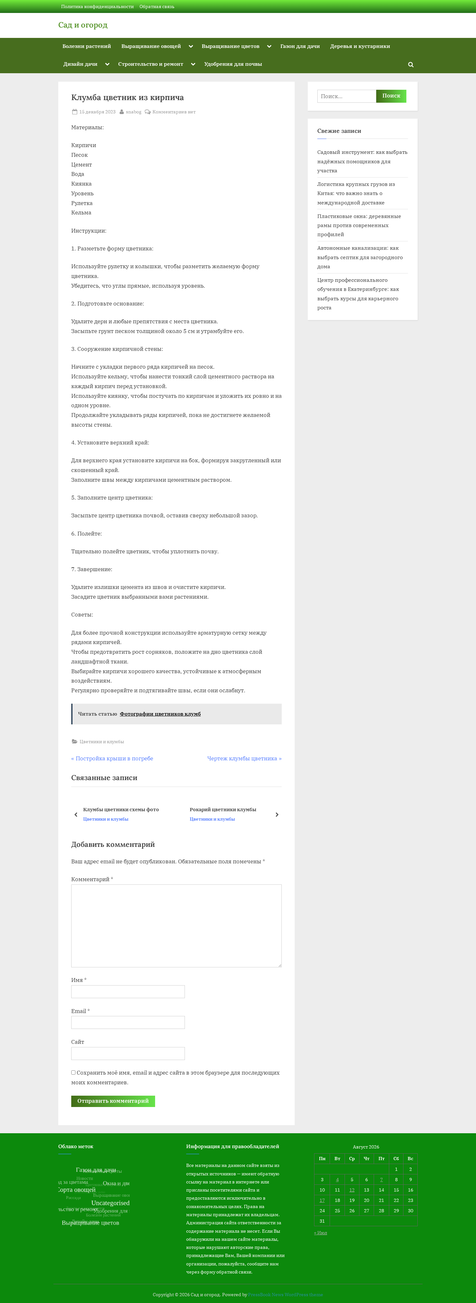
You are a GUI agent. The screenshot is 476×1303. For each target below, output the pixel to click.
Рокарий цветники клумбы (117, 809)
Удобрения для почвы (233, 63)
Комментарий (92, 879)
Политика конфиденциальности (97, 6)
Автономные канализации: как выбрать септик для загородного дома (360, 257)
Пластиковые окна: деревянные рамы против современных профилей (359, 225)
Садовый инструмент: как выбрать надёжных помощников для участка (362, 161)
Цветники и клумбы (102, 741)
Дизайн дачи (80, 63)
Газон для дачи (300, 45)
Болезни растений (86, 45)
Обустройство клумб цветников (229, 809)
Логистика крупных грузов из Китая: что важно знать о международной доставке (356, 193)
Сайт (77, 1041)
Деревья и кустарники (360, 45)
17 (322, 1200)
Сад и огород (83, 25)
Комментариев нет (174, 112)
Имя (79, 980)
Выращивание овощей (151, 45)
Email (80, 1011)
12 (352, 1190)
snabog (134, 111)
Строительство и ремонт (150, 63)
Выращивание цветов (230, 45)
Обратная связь (157, 6)
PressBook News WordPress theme (285, 1294)
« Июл (320, 1232)
